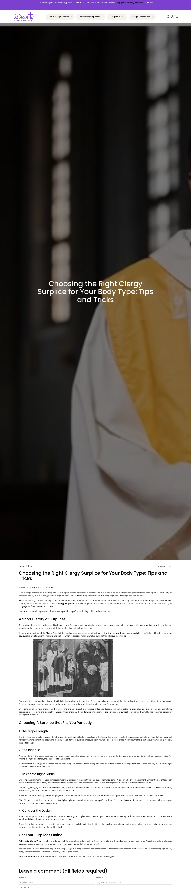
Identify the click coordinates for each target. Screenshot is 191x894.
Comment (24, 887)
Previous (162, 566)
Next (170, 566)
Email (99, 877)
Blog (30, 566)
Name (22, 877)
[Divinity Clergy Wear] (24, 17)
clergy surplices (66, 603)
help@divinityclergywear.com (130, 2)
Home (21, 566)
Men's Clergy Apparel (59, 16)
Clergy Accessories (140, 16)
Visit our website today (30, 856)
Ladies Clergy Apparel (89, 16)
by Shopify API (24, 587)
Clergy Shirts (115, 16)
